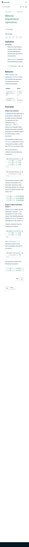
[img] (6, 37)
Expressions (20, 11)
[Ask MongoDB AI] (23, 7)
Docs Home (8, 11)
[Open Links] (26, 2)
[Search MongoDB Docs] (21, 7)
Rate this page (8, 34)
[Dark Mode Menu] (26, 7)
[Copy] (22, 66)
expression (8, 77)
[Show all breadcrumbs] (14, 12)
